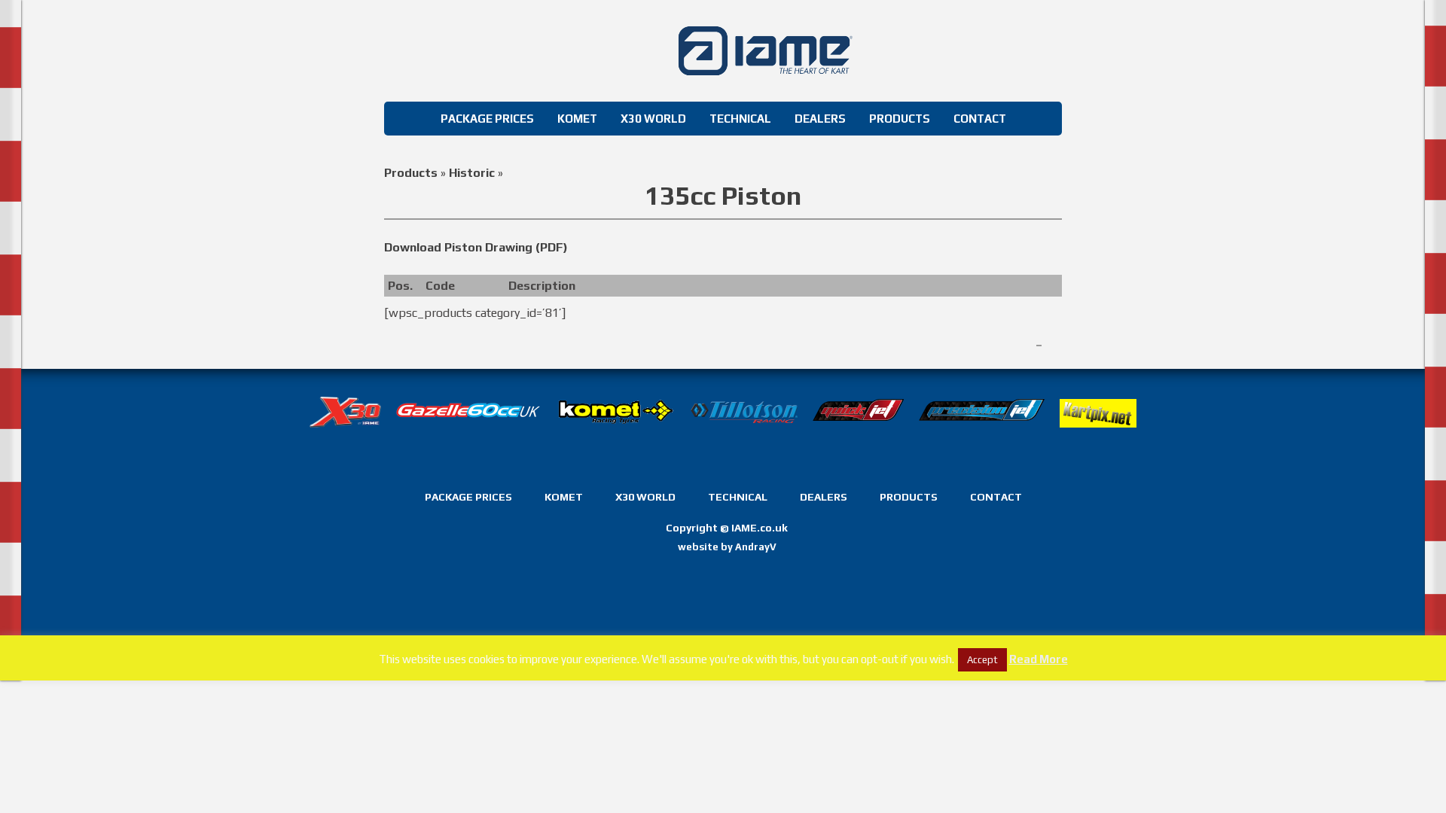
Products (899, 118)
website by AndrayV (727, 547)
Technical (740, 118)
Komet (577, 118)
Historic (472, 173)
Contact (979, 118)
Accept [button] (982, 659)
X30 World (653, 118)
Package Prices (487, 118)
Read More (1038, 659)
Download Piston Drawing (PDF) (476, 247)
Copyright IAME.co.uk (727, 528)
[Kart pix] (1098, 438)
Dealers (820, 118)
